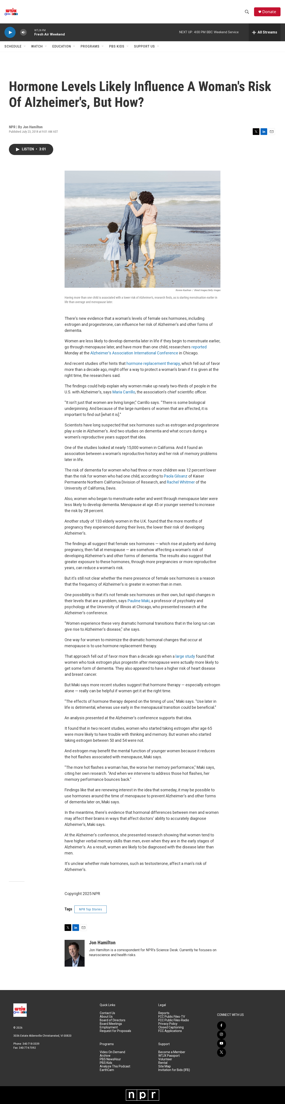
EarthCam (107, 1070)
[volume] (23, 32)
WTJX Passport (169, 1055)
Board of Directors (112, 1020)
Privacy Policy (167, 1023)
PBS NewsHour (110, 1059)
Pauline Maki (139, 600)
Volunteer (165, 1059)
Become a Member (171, 1052)
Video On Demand (112, 1052)
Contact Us (107, 1013)
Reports (163, 1013)
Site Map (164, 1066)
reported (199, 347)
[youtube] (221, 1043)
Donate (269, 11)
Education (61, 46)
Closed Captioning (171, 1027)
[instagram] (221, 1034)
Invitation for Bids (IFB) (174, 1070)
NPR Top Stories (90, 909)
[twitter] (221, 1052)
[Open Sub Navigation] (25, 46)
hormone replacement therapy (153, 363)
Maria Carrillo (123, 392)
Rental (162, 1063)
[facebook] (221, 1025)
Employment (109, 1027)
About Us (106, 1016)
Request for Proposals (115, 1031)
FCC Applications (170, 1031)
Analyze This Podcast (115, 1066)
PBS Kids (116, 46)
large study (185, 656)
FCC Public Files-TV (171, 1016)
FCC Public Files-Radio (173, 1020)
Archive (105, 1055)
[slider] (30, 32)
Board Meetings (111, 1023)
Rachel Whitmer (181, 482)
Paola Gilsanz (175, 476)
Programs (90, 46)
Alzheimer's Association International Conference (134, 353)
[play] (10, 32)
